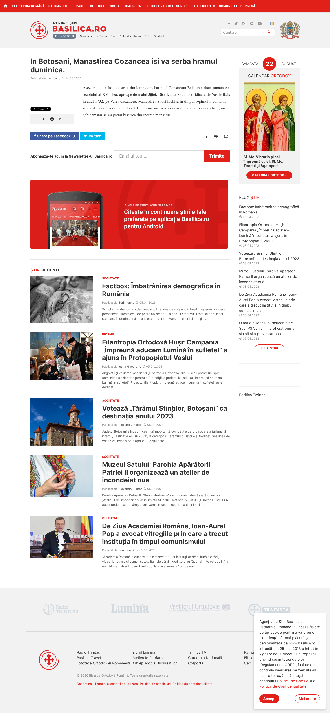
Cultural (98, 6)
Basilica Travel (89, 657)
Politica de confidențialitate (192, 684)
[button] (324, 6)
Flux (250, 197)
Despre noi (84, 684)
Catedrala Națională (205, 657)
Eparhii (80, 6)
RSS (147, 36)
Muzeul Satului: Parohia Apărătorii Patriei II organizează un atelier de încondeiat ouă (156, 472)
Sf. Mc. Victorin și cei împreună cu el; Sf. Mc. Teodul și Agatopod (263, 161)
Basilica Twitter (252, 395)
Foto (113, 36)
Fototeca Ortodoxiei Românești (103, 663)
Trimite (216, 156)
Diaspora (133, 6)
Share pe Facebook (55, 136)
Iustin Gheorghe (130, 366)
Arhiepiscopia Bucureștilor (154, 663)
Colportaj (196, 663)
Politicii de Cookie (292, 681)
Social (115, 6)
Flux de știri (64, 36)
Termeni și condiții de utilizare (116, 684)
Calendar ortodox (130, 36)
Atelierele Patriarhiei (149, 657)
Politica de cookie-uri (155, 684)
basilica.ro (54, 78)
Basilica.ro (79, 29)
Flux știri (269, 348)
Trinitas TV (197, 652)
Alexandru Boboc (130, 424)
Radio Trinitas (88, 652)
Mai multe (307, 698)
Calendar (269, 75)
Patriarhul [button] (58, 6)
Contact (159, 36)
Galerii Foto (204, 6)
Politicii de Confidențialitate (282, 686)
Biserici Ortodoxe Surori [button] (167, 6)
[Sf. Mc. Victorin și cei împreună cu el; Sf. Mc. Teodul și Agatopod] (269, 116)
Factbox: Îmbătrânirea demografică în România (161, 290)
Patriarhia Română (28, 6)
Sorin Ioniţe (126, 302)
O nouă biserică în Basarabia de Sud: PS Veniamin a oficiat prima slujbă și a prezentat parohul (266, 328)
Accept (269, 698)
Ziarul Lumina (143, 652)
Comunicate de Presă (237, 6)
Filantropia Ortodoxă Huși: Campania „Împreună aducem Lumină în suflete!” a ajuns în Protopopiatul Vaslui (164, 350)
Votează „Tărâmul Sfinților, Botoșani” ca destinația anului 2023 (164, 412)
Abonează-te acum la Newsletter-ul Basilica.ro (71, 156)
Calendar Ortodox (269, 175)
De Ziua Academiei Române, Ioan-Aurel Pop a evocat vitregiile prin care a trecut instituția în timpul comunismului (165, 533)
